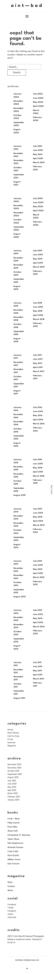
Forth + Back (14, 818)
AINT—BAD (27, 6)
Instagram (12, 911)
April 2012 (38, 622)
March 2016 (38, 424)
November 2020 (14, 768)
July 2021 (37, 146)
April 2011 (37, 675)
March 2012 (39, 627)
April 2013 (38, 573)
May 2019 (37, 259)
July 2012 (37, 610)
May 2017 (37, 363)
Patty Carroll (13, 822)
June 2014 (38, 513)
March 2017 (38, 371)
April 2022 (38, 106)
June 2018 (38, 307)
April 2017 (38, 367)
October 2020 (13, 771)
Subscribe (12, 917)
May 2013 (37, 569)
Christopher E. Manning (19, 835)
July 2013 (37, 561)
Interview (11, 742)
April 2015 (38, 472)
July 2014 (37, 509)
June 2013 (38, 565)
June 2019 (38, 255)
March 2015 (38, 476)
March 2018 (38, 319)
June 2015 (38, 464)
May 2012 (37, 618)
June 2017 (38, 359)
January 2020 (13, 800)
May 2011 (37, 671)
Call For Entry (14, 736)
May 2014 (37, 517)
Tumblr (11, 908)
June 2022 (38, 98)
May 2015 (37, 468)
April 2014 (38, 521)
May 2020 (38, 207)
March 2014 (39, 525)
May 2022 (38, 102)
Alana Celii (13, 831)
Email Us (11, 942)
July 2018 (37, 303)
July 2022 (38, 94)
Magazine (12, 746)
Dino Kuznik (13, 855)
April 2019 (38, 263)
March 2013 (38, 577)
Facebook (12, 904)
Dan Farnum (14, 863)
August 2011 (19, 698)
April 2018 (38, 315)
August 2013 (20, 597)
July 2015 (37, 460)
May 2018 (37, 311)
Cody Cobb (13, 851)
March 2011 (38, 679)
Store (10, 882)
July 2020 (38, 198)
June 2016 (38, 411)
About (10, 890)
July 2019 (37, 251)
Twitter (10, 914)
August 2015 (20, 495)
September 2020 (15, 774)
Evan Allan (12, 826)
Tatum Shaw (13, 839)
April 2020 (38, 211)
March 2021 (39, 163)
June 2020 (38, 203)
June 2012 (38, 614)
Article (10, 730)
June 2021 (38, 150)
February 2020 (14, 797)
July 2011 (37, 662)
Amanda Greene (15, 847)
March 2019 (38, 267)
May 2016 (37, 415)
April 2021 (38, 158)
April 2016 (38, 420)
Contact (11, 886)
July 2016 (37, 407)
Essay (10, 739)
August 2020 (13, 777)
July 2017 (37, 355)
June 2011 (37, 667)
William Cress (14, 859)
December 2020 (14, 764)
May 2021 (37, 154)
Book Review (13, 733)
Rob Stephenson (15, 843)
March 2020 (13, 793)
